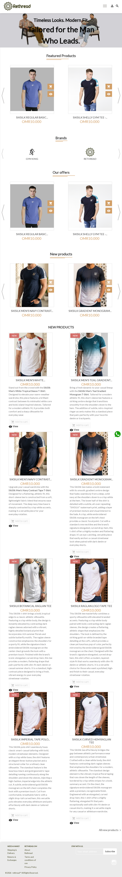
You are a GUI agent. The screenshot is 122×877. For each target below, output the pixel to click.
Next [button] (119, 95)
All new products (110, 830)
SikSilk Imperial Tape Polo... (30, 739)
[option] (61, 30)
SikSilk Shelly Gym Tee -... (32, 117)
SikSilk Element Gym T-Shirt (90, 117)
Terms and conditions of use (30, 860)
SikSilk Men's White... (30, 380)
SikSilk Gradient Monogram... (32, 310)
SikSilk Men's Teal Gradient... (91, 380)
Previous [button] (2, 95)
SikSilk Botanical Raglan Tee (90, 310)
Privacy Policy (31, 867)
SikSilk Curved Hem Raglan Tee (91, 741)
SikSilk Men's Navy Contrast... (31, 479)
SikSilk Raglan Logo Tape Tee (91, 606)
